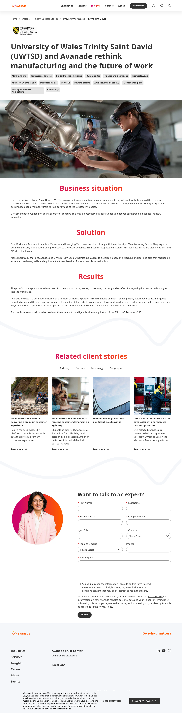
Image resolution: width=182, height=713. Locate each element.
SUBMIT (84, 614)
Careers (109, 5)
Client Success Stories (46, 18)
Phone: (130, 543)
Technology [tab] (97, 368)
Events (15, 681)
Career (15, 669)
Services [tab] (80, 368)
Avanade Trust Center (67, 651)
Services (82, 5)
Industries (67, 5)
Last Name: (133, 502)
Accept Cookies (145, 701)
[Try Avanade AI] (161, 5)
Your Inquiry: (85, 557)
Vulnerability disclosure (64, 655)
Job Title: (83, 530)
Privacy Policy (155, 596)
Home (14, 18)
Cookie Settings (113, 701)
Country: (131, 530)
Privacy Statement (62, 708)
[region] (91, 701)
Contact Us (138, 5)
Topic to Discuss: (88, 543)
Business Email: (87, 516)
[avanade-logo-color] (19, 6)
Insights (96, 5)
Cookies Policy (41, 708)
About (121, 5)
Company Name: (136, 516)
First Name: (85, 502)
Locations (58, 665)
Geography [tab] (116, 368)
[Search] (169, 5)
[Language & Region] (156, 5)
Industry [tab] (65, 368)
